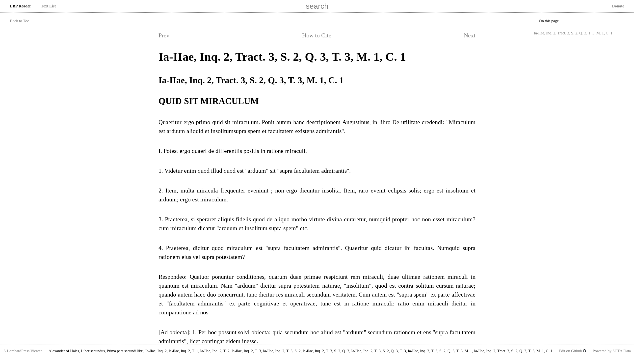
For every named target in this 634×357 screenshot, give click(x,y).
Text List (48, 6)
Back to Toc (19, 21)
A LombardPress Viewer (22, 351)
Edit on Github (571, 351)
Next (470, 35)
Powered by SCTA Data (612, 351)
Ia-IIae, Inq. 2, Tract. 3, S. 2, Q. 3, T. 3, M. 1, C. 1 (573, 33)
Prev (163, 35)
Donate (618, 6)
